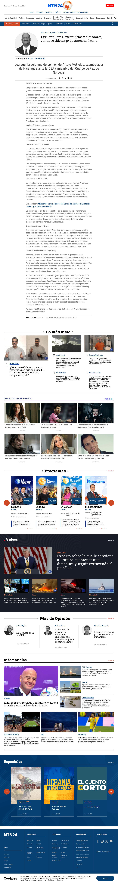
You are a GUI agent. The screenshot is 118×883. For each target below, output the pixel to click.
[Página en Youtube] (111, 841)
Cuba (68, 24)
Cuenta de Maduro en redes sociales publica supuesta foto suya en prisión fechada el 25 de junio (68, 378)
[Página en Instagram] (102, 841)
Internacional (7, 867)
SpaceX (84, 682)
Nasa (42, 734)
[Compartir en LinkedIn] (65, 78)
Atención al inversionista (82, 847)
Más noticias (15, 659)
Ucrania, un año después (59, 807)
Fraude (63, 595)
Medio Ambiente (60, 626)
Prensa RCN (79, 864)
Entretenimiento (82, 18)
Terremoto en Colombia (11, 734)
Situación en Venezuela (101, 626)
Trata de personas (88, 697)
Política (21, 18)
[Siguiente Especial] (111, 792)
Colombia (6, 854)
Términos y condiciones (67, 876)
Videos (12, 539)
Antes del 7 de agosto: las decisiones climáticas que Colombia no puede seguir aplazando (64, 635)
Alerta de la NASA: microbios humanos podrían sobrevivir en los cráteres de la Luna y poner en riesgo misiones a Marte (57, 740)
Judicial (39, 18)
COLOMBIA (39, 12)
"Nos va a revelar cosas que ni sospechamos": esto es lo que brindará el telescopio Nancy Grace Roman (47, 523)
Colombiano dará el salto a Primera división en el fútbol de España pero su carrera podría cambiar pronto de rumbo (95, 740)
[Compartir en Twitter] (63, 78)
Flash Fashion (65, 844)
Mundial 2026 (77, 24)
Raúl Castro (26, 24)
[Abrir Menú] (6, 18)
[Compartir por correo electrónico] (68, 78)
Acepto (105, 878)
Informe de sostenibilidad (82, 850)
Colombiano (82, 734)
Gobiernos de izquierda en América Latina (54, 33)
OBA (77, 867)
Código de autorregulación (83, 854)
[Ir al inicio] (12, 838)
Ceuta (34, 595)
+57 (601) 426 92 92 (106, 852)
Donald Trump (61, 552)
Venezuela (6, 857)
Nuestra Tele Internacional (58, 18)
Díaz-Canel (59, 24)
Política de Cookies (55, 880)
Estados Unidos (8, 595)
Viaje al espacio (87, 667)
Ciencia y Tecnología (69, 18)
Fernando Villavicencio (96, 355)
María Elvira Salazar (95, 373)
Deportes (47, 18)
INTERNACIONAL (82, 12)
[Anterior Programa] (7, 503)
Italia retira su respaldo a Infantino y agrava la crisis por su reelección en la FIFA (31, 704)
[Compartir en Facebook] (59, 78)
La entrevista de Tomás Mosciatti (56, 848)
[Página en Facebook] (97, 841)
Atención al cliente (81, 844)
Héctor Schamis (101, 644)
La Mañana (66, 507)
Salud (92, 18)
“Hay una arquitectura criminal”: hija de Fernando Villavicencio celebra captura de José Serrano (100, 361)
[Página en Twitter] (106, 841)
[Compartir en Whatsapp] (71, 78)
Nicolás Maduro (14, 363)
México (6, 861)
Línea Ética (79, 861)
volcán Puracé (60, 355)
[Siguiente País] (113, 25)
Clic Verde (54, 840)
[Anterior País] (113, 23)
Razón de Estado (56, 860)
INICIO (32, 12)
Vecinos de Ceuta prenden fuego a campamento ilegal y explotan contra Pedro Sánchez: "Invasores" (44, 600)
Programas (100, 18)
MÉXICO (58, 12)
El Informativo (93, 507)
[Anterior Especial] (7, 792)
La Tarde (40, 507)
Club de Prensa (65, 840)
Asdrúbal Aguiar (21, 626)
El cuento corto (91, 807)
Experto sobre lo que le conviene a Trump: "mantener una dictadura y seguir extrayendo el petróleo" (85, 562)
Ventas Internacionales (82, 857)
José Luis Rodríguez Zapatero (43, 24)
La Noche (16, 507)
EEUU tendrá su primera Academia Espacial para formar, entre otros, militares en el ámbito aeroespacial (16, 600)
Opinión (110, 18)
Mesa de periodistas (55, 856)
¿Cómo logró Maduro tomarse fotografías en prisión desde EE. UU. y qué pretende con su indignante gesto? (27, 371)
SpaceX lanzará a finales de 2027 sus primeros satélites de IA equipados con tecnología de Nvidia (96, 687)
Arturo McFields (40, 59)
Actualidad (12, 18)
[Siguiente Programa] (111, 503)
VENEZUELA (49, 12)
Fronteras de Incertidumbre (25, 807)
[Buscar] (116, 18)
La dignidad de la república (25, 634)
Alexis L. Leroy (62, 647)
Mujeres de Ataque (64, 856)
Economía (30, 18)
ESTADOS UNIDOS (69, 12)
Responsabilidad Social (82, 840)
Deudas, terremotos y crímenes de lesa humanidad (104, 634)
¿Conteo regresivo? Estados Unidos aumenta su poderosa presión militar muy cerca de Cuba (22, 523)
